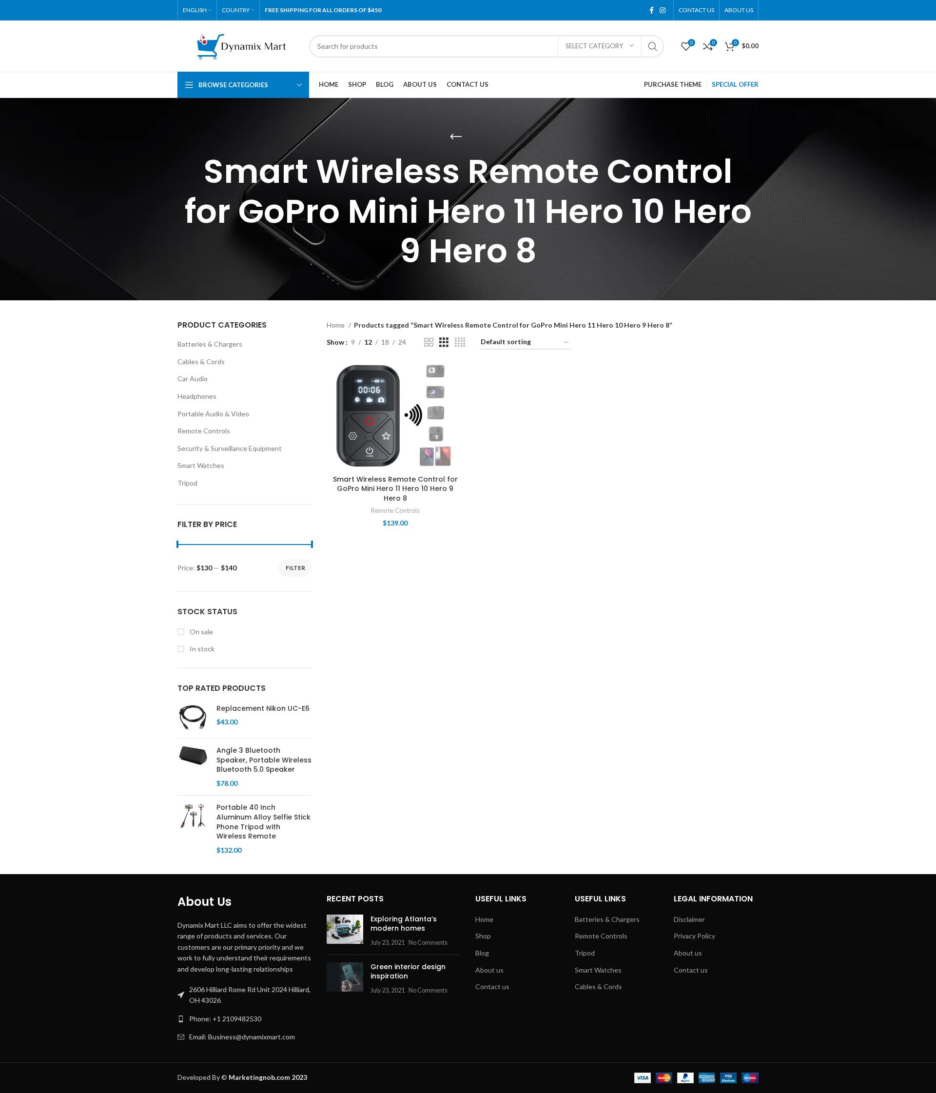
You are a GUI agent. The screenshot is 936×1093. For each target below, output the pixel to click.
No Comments (428, 942)
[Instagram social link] (662, 10)
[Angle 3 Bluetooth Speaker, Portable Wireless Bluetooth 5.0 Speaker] (193, 767)
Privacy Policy (694, 936)
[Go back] (456, 137)
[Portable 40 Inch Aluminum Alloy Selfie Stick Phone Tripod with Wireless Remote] (193, 829)
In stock (201, 648)
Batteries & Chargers (209, 344)
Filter (295, 567)
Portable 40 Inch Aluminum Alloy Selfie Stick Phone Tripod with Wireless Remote (263, 822)
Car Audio (192, 378)
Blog (482, 953)
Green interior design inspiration (408, 971)
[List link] (244, 1019)
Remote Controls (203, 431)
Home (336, 325)
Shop (483, 936)
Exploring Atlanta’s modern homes (403, 924)
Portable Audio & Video (213, 414)
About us (489, 970)
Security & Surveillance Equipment (229, 448)
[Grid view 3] (443, 342)
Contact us (492, 986)
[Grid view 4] (460, 342)
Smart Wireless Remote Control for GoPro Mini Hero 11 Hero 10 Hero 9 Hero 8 (395, 488)
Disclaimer (689, 919)
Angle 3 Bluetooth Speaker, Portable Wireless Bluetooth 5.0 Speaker (264, 760)
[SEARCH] (653, 46)
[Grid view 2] (428, 342)
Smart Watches (200, 465)
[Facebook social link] (651, 10)
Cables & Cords (201, 361)
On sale (200, 631)
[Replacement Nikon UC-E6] (193, 717)
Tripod (187, 483)
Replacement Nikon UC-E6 (263, 708)
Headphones (196, 396)
